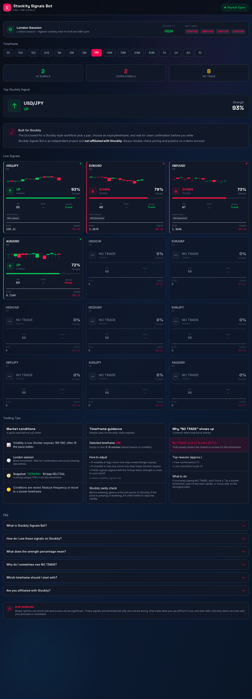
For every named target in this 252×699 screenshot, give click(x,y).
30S (46, 52)
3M (84, 52)
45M (151, 52)
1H (164, 52)
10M (109, 52)
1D (200, 52)
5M (96, 52)
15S (33, 52)
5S (8, 52)
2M (71, 52)
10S (20, 52)
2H (176, 52)
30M (137, 52)
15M (123, 52)
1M (59, 52)
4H (188, 52)
